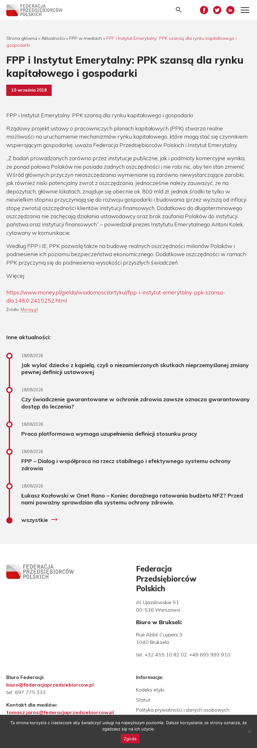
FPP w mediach (85, 38)
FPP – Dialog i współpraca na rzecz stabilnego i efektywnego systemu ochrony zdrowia (126, 464)
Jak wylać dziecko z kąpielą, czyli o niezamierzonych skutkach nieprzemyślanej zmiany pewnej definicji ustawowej (135, 368)
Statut (143, 700)
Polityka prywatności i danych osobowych (182, 710)
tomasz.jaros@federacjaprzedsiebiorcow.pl (60, 712)
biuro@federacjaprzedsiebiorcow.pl (50, 685)
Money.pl (29, 309)
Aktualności (53, 38)
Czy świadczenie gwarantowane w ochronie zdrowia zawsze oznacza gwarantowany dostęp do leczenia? (135, 403)
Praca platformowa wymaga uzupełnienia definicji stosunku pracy (109, 433)
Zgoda (130, 738)
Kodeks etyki (150, 690)
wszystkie (39, 520)
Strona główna (21, 38)
